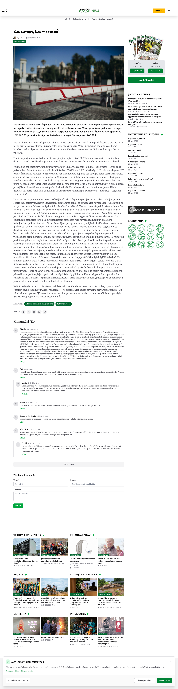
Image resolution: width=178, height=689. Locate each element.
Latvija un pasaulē (77, 594)
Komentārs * (18, 489)
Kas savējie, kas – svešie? (102, 19)
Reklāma (133, 127)
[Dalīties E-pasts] (45, 312)
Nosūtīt (18, 505)
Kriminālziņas (75, 555)
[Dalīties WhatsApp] (39, 312)
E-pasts (73, 480)
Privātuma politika (12, 671)
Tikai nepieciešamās (144, 680)
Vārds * (16, 480)
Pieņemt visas (164, 680)
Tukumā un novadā (20, 555)
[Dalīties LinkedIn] (34, 312)
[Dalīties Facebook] (23, 312)
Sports (16, 594)
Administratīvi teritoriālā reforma (39, 304)
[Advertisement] (69, 521)
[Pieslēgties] (169, 10)
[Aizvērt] (170, 661)
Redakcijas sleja (79, 19)
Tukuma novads (63, 304)
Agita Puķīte (21, 38)
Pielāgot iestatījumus (19, 680)
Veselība (17, 634)
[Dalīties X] (29, 312)
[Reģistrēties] (174, 10)
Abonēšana (159, 10)
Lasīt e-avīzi (146, 79)
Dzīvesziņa (74, 634)
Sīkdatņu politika (27, 671)
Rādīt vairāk (69, 464)
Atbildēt (22, 362)
